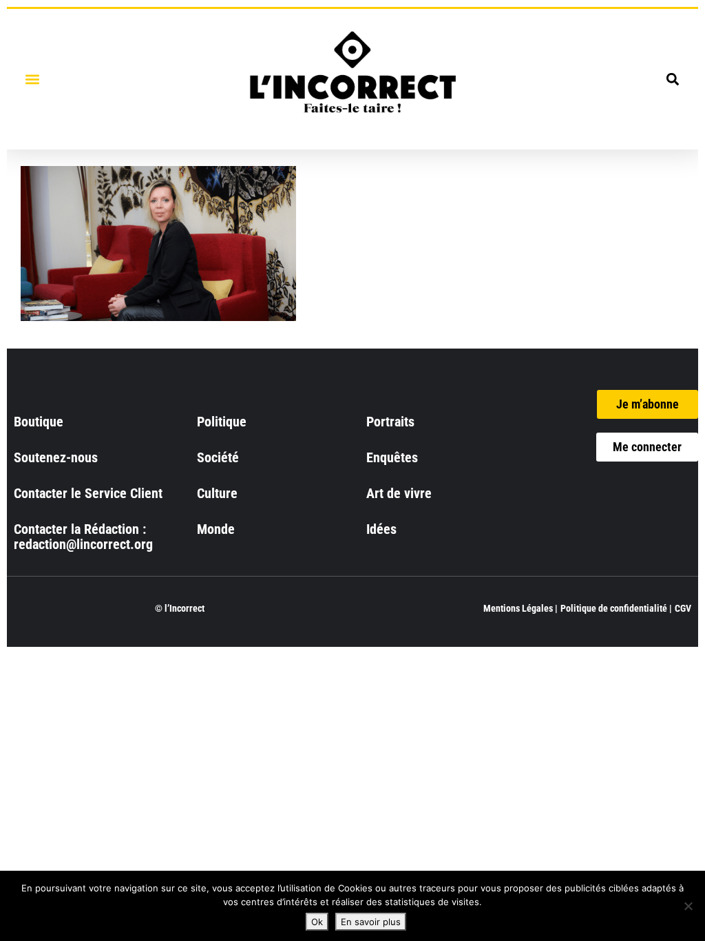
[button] (32, 79)
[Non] (688, 906)
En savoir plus (371, 921)
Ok (317, 921)
